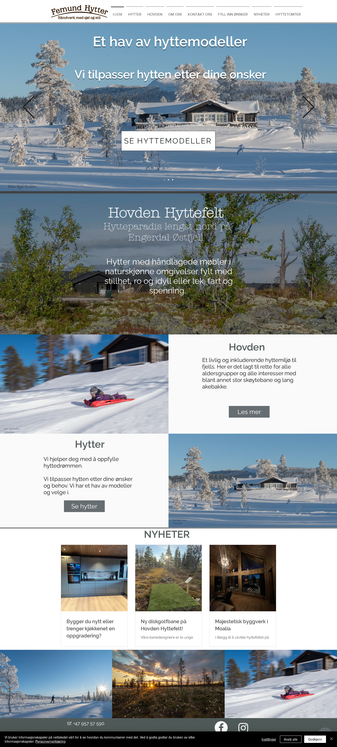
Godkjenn (315, 739)
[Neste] (308, 107)
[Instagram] (243, 727)
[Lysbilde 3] (164, 179)
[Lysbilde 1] (168, 179)
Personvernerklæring (50, 741)
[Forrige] (28, 107)
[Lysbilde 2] (172, 179)
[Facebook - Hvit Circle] (221, 727)
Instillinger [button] (269, 739)
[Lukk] (331, 739)
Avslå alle (291, 739)
